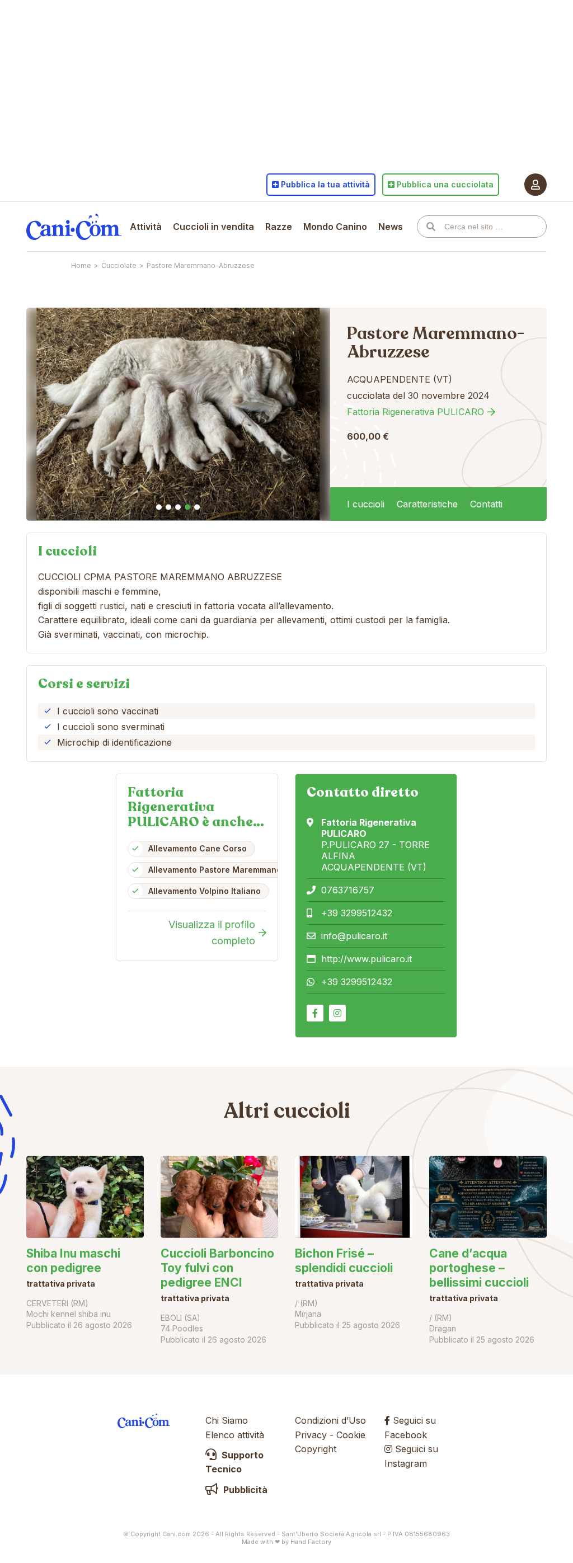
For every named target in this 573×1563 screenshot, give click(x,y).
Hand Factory (310, 1542)
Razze (278, 226)
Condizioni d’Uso (330, 1420)
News (390, 226)
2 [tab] (168, 507)
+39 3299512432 (356, 913)
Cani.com (73, 227)
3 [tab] (178, 507)
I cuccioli (365, 504)
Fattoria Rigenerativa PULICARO (415, 411)
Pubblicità (244, 1489)
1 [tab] (159, 507)
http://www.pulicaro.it (366, 958)
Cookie (350, 1434)
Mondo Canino (335, 226)
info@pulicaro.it (354, 935)
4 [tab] (187, 507)
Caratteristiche (427, 504)
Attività (146, 226)
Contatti (486, 504)
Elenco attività (234, 1434)
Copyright (315, 1448)
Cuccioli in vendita (213, 226)
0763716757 (347, 890)
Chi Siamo (226, 1420)
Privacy (311, 1434)
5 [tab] (197, 507)
